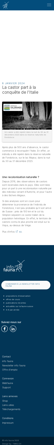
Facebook (4, 328)
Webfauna (7, 383)
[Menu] (49, 5)
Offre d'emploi (9, 369)
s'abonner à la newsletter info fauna (23, 285)
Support (6, 387)
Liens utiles (8, 405)
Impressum (8, 422)
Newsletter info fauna (13, 365)
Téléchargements (11, 409)
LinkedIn (13, 328)
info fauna (7, 361)
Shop (5, 400)
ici (20, 231)
